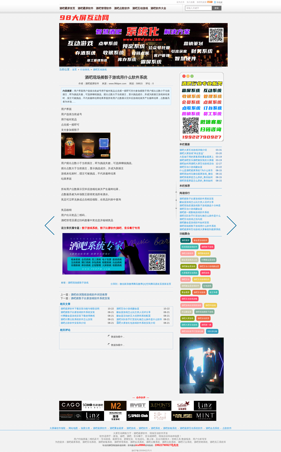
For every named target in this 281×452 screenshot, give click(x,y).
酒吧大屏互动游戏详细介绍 (193, 150)
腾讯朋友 (155, 284)
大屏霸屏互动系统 (189, 273)
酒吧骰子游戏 (207, 247)
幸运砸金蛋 (186, 312)
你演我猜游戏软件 (189, 247)
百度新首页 (165, 284)
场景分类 (85, 428)
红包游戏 (207, 286)
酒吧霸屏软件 (85, 8)
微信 (122, 284)
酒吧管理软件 (104, 8)
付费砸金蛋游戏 (208, 260)
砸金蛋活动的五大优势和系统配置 (133, 315)
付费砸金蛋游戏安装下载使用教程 (78, 315)
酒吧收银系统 (170, 428)
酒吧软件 (143, 428)
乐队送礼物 (212, 331)
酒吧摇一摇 (206, 325)
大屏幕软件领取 (58, 428)
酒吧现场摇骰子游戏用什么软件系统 (198, 226)
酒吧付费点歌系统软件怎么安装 (77, 319)
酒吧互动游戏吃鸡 (201, 279)
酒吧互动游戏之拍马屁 (191, 219)
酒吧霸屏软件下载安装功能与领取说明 (80, 308)
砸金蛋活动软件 (200, 240)
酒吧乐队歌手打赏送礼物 (192, 331)
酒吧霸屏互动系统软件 (191, 428)
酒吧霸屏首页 (67, 8)
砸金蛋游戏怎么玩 (189, 260)
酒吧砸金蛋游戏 (188, 266)
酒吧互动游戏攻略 (189, 299)
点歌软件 (227, 428)
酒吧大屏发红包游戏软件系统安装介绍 (135, 323)
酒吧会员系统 (212, 428)
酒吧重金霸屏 (116, 428)
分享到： (115, 284)
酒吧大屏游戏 (187, 318)
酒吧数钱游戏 (203, 253)
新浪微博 (128, 284)
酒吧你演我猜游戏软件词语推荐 (89, 294)
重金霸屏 (185, 292)
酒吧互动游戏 (140, 8)
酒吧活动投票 (203, 318)
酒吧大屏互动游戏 (189, 325)
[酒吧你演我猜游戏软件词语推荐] (50, 226)
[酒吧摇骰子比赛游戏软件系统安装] (231, 226)
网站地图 (73, 428)
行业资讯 (84, 69)
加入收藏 (190, 2)
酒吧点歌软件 (122, 8)
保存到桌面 (202, 2)
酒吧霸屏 (185, 240)
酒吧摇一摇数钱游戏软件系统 (194, 212)
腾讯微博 (137, 284)
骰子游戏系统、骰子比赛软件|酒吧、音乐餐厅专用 (111, 228)
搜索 (216, 8)
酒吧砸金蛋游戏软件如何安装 (194, 222)
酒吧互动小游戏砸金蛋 (127, 308)
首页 (74, 69)
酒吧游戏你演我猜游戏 (191, 305)
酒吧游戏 (205, 273)
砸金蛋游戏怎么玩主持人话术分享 (133, 312)
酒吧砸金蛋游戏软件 (190, 286)
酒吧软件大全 (158, 8)
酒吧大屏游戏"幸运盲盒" (192, 153)
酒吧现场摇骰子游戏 (78, 282)
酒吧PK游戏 (210, 305)
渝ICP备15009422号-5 (142, 450)
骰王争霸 (213, 292)
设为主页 (180, 2)
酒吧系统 (155, 428)
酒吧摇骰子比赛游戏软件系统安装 (90, 298)
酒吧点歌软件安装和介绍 (73, 323)
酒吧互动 (185, 279)
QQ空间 (146, 284)
